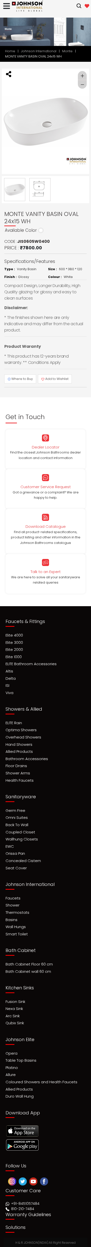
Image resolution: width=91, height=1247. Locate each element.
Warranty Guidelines (28, 1203)
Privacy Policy (46, 1239)
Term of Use (18, 1239)
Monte (67, 51)
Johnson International (38, 51)
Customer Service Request (45, 486)
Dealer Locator (45, 447)
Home (10, 51)
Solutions (16, 1216)
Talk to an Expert (46, 571)
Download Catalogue (46, 526)
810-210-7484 (22, 1197)
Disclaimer (73, 1236)
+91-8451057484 (25, 1192)
